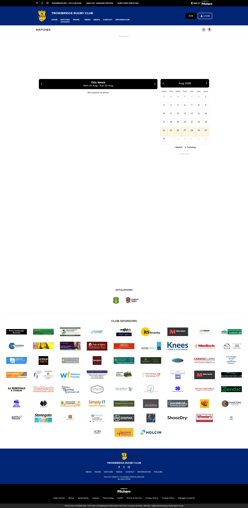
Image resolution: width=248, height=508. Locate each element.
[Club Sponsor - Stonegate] (43, 418)
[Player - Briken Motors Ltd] (231, 375)
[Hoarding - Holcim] (151, 433)
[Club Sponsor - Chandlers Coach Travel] (97, 361)
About (71, 498)
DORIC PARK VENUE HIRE (128, 3)
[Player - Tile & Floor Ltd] (124, 390)
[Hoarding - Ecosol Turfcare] (231, 332)
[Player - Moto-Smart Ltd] (204, 375)
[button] (54, 19)
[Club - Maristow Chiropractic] (43, 375)
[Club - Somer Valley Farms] (70, 404)
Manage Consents (186, 498)
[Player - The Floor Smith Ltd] (97, 390)
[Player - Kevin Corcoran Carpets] (204, 390)
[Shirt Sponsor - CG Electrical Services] (16, 346)
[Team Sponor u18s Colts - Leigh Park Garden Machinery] (124, 375)
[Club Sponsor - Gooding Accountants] (124, 361)
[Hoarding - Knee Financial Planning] (177, 375)
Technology (108, 498)
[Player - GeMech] (43, 390)
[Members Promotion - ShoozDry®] (177, 418)
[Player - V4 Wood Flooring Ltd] (70, 418)
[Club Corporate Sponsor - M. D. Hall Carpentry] (231, 346)
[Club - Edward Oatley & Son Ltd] (124, 404)
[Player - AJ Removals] (16, 390)
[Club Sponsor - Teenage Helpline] (16, 361)
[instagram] (47, 3)
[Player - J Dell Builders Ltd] (151, 404)
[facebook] (37, 3)
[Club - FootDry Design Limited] (151, 418)
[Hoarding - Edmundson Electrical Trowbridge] (204, 332)
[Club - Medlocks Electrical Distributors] (204, 346)
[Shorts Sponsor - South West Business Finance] (97, 332)
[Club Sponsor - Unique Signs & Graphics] (43, 361)
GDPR (120, 498)
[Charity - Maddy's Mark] (43, 346)
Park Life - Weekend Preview (99, 3)
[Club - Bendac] (231, 390)
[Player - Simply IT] (97, 404)
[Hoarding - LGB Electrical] (43, 332)
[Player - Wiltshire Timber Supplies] (151, 390)
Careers (95, 498)
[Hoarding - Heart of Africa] (204, 404)
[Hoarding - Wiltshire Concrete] (124, 433)
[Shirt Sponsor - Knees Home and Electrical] (177, 346)
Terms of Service (134, 498)
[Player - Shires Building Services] (70, 390)
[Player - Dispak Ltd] (124, 418)
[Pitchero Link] (207, 4)
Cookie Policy (168, 498)
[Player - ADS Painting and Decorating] (124, 332)
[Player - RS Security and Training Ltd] (151, 332)
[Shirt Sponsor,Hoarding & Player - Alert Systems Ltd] (124, 346)
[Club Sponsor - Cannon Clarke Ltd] (204, 361)
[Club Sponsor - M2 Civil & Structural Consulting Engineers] (70, 361)
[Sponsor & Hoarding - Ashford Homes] (151, 346)
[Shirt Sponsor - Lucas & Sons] (97, 418)
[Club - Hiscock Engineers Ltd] (177, 390)
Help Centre (59, 498)
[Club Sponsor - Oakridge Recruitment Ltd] (151, 361)
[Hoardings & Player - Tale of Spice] (97, 346)
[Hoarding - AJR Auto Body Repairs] (97, 433)
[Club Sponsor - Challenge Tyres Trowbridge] (177, 361)
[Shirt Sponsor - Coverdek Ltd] (177, 404)
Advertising (83, 498)
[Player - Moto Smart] (177, 332)
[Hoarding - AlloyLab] (231, 418)
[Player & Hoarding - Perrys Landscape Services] (16, 332)
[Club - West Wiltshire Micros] (231, 361)
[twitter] (42, 3)
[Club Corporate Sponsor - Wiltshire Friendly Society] (70, 375)
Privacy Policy (151, 498)
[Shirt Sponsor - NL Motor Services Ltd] (16, 404)
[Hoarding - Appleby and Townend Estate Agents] (16, 418)
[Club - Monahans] (16, 375)
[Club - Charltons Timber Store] (231, 404)
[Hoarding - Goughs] (70, 346)
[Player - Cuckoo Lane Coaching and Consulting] (43, 404)
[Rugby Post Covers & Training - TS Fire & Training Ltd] (151, 375)
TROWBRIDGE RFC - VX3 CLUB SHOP (67, 3)
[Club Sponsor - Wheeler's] (204, 418)
